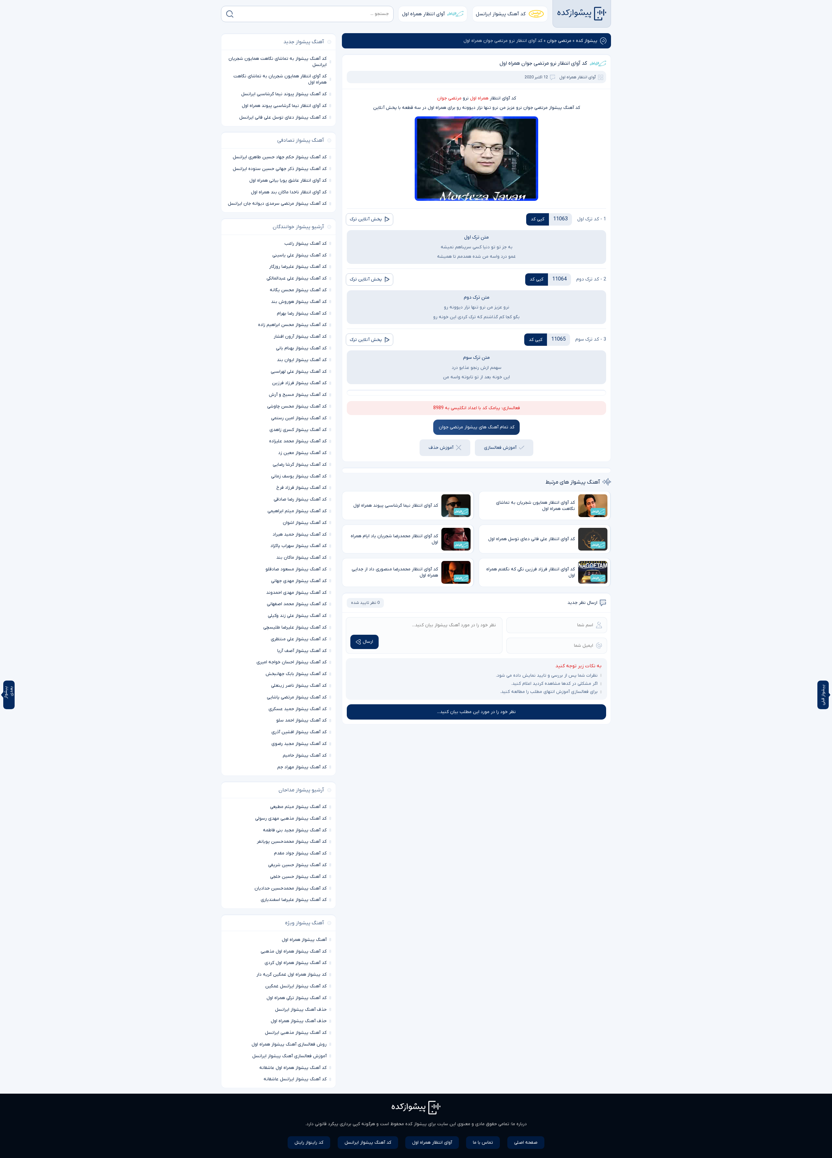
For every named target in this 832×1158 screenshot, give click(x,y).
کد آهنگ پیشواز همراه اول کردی (296, 963)
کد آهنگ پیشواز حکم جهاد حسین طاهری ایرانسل (280, 157)
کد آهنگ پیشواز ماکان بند (301, 557)
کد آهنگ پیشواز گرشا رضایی (300, 465)
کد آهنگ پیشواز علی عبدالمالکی (296, 278)
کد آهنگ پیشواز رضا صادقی (300, 499)
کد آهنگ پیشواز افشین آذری (299, 732)
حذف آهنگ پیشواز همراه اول (299, 1021)
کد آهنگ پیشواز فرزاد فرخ (301, 488)
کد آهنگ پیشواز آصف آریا (302, 651)
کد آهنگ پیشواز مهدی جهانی (299, 581)
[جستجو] (229, 13)
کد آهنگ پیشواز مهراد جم (302, 767)
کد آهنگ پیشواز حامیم (305, 755)
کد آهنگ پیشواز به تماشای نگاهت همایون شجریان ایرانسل (277, 62)
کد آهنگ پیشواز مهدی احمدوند (296, 593)
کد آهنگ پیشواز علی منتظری (299, 639)
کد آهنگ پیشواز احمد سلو (301, 720)
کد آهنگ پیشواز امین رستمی (299, 418)
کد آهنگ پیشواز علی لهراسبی (299, 372)
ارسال (368, 642)
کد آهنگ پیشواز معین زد (302, 453)
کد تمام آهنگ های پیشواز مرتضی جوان (476, 427)
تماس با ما (483, 1142)
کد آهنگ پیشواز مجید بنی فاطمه (295, 830)
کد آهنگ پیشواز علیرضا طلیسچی (295, 627)
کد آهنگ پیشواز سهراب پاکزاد (298, 546)
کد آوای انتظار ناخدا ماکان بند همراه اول (289, 192)
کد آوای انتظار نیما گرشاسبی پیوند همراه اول (284, 106)
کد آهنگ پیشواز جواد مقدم (300, 853)
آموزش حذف (441, 448)
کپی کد (537, 219)
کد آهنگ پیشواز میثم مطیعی (298, 807)
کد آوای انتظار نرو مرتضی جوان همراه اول (543, 63)
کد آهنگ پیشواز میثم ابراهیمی (297, 511)
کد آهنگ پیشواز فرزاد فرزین (299, 383)
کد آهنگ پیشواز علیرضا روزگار (298, 267)
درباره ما (519, 1124)
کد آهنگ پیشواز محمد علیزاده (298, 441)
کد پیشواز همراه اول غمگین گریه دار (291, 974)
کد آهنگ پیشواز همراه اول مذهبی (294, 951)
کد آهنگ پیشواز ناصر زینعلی (299, 686)
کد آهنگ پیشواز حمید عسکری (297, 709)
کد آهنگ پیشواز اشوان (305, 523)
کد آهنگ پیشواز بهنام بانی (301, 348)
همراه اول (479, 98)
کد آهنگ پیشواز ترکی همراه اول (296, 998)
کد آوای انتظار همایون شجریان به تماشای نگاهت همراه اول (280, 79)
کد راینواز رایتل (308, 1142)
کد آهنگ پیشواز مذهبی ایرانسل (296, 1033)
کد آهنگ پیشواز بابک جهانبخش (296, 674)
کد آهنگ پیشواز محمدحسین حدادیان (290, 888)
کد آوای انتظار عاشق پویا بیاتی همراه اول (288, 180)
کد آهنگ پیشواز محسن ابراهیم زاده (292, 325)
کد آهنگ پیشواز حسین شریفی (297, 865)
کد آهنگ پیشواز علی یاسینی (299, 255)
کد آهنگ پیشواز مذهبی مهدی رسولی (291, 818)
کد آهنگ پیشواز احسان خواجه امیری (291, 662)
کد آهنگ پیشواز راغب (305, 244)
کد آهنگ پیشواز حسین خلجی (298, 877)
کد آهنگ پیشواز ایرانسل (501, 14)
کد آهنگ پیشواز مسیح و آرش (298, 395)
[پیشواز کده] (581, 13)
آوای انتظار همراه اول (423, 14)
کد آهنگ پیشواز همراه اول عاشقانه (293, 1068)
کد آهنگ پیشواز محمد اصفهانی (297, 604)
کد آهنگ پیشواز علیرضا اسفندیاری (294, 900)
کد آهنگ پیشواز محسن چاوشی (297, 406)
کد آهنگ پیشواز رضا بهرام (302, 313)
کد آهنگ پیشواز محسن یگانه (298, 290)
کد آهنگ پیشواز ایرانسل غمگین (296, 986)
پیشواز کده (586, 41)
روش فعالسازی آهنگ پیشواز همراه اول (289, 1044)
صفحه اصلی (526, 1142)
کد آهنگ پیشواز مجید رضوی (299, 744)
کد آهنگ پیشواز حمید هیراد (300, 534)
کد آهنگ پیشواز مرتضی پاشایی (297, 697)
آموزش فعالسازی (500, 448)
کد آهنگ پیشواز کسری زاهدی (298, 430)
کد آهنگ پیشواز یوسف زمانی (299, 476)
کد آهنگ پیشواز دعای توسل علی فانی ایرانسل (283, 117)
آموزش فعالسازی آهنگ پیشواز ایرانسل (289, 1056)
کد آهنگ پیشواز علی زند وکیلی (297, 616)
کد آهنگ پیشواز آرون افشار (300, 336)
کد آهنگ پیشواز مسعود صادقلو (296, 569)
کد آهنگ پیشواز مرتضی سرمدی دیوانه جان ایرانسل (277, 204)
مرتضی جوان (559, 41)
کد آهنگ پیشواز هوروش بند (299, 302)
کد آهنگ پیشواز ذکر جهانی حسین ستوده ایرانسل (280, 169)
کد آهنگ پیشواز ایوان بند (302, 360)
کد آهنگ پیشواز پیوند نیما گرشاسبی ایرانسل (284, 94)
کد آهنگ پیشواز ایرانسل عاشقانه (295, 1079)
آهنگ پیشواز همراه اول (304, 940)
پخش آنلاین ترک (366, 219)
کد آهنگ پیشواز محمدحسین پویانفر (292, 842)
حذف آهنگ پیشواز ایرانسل (301, 1010)
